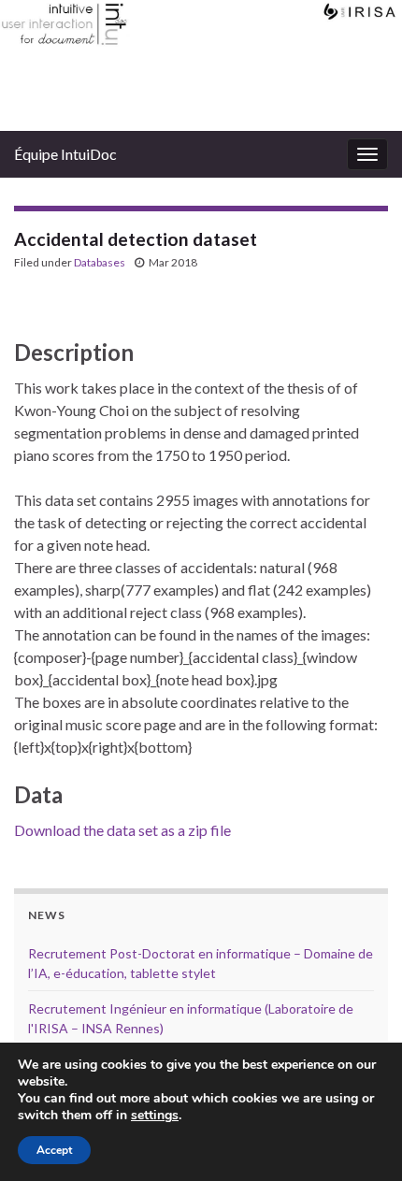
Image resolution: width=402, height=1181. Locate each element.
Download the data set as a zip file (122, 830)
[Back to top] (360, 1139)
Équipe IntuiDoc (65, 154)
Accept (54, 1150)
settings (155, 1115)
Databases (99, 262)
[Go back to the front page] (201, 65)
